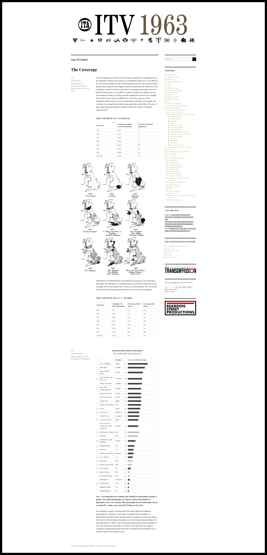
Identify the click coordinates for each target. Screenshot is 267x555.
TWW (170, 189)
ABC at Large (170, 248)
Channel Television (174, 171)
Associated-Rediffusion (175, 167)
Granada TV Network (175, 176)
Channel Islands (175, 119)
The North (173, 143)
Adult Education (171, 75)
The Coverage (84, 69)
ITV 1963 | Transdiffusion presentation (82, 546)
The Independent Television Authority (178, 152)
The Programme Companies (175, 158)
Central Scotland (175, 116)
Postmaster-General (82, 88)
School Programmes (172, 99)
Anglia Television (173, 162)
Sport (168, 101)
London (172, 123)
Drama (168, 84)
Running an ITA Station (175, 112)
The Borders (174, 138)
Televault (169, 253)
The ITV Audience (171, 154)
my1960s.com (170, 257)
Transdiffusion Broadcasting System (177, 246)
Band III (73, 84)
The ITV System (76, 81)
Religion (168, 95)
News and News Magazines (174, 90)
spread (73, 90)
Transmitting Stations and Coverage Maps (181, 114)
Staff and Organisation (173, 103)
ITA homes (79, 356)
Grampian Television (174, 173)
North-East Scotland (176, 127)
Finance (168, 86)
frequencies (74, 86)
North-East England (176, 125)
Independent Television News (177, 182)
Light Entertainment (172, 88)
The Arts (169, 149)
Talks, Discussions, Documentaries (177, 106)
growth (81, 86)
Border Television (173, 169)
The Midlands (174, 141)
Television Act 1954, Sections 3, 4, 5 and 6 (178, 147)
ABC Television (172, 160)
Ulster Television (173, 193)
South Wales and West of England (180, 134)
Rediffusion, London (172, 250)
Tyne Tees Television (174, 191)
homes (73, 356)
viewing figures (84, 359)
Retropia (169, 255)
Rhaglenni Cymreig (172, 97)
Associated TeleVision (174, 165)
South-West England (176, 136)
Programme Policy (77, 353)
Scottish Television (173, 184)
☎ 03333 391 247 (170, 287)
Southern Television (174, 187)
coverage (79, 84)
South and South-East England (179, 132)
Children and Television (173, 81)
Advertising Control (172, 77)
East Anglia (173, 121)
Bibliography (170, 79)
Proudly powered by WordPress (106, 546)
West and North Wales (177, 145)
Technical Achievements (173, 108)
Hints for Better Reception (176, 110)
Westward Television (174, 200)
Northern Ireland (175, 130)
